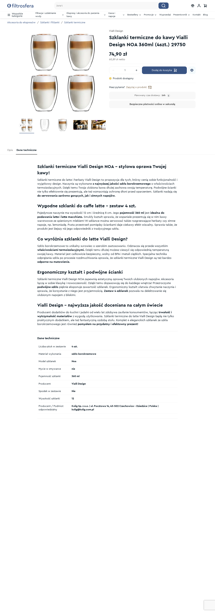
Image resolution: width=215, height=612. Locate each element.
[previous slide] (21, 125)
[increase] (136, 70)
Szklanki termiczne (74, 22)
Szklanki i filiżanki (49, 22)
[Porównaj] (192, 70)
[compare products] (192, 5)
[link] (10, 150)
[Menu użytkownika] (198, 5)
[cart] (205, 5)
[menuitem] (20, 15)
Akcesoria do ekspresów (21, 22)
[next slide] (104, 125)
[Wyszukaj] (163, 6)
